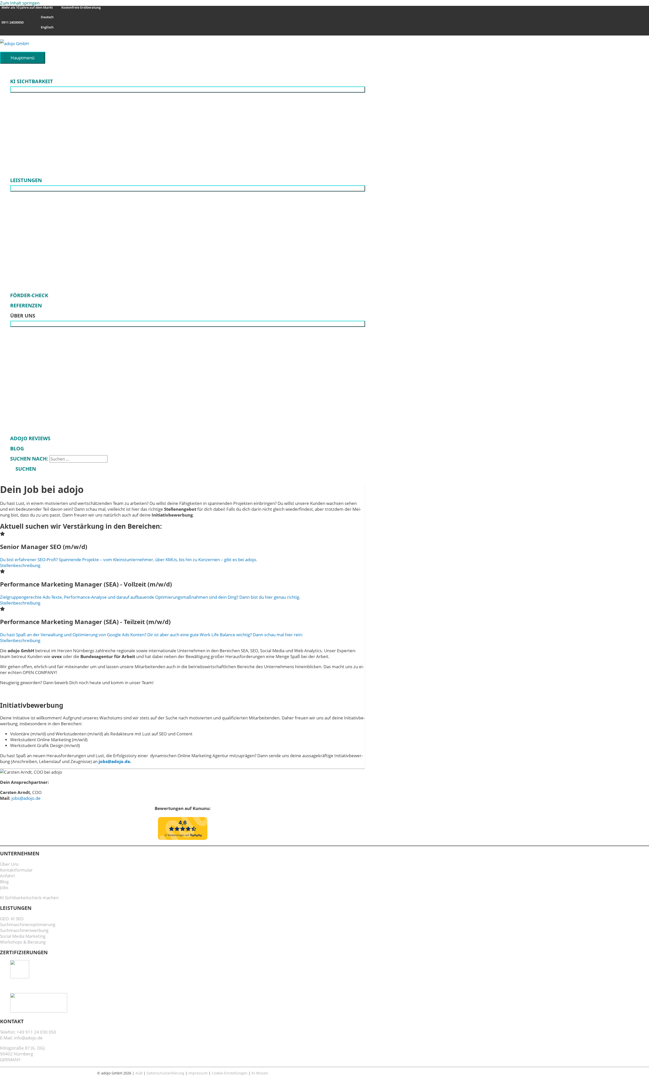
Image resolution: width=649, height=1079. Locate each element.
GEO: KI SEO (12, 919)
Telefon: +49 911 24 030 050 (28, 1032)
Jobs (4, 887)
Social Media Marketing (22, 936)
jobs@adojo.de (114, 761)
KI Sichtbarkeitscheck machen (29, 897)
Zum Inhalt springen (20, 3)
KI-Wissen (259, 1073)
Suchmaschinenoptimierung (27, 924)
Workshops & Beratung (23, 942)
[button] (23, 468)
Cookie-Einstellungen (229, 1073)
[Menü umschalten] (187, 89)
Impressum (198, 1073)
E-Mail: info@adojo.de (21, 1038)
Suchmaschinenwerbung (24, 930)
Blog (4, 882)
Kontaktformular (16, 870)
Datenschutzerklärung (165, 1073)
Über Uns (9, 864)
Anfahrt (7, 876)
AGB (138, 1073)
